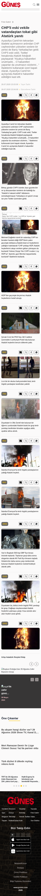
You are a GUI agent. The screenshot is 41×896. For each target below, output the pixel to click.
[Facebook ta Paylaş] (31, 95)
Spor (3, 813)
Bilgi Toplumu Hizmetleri (20, 881)
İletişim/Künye (20, 863)
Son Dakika (35, 820)
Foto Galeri (6, 22)
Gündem (5, 809)
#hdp (23, 657)
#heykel (17, 657)
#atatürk (10, 657)
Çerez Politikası (20, 872)
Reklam (20, 868)
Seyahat (22, 809)
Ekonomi (12, 809)
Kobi (20, 820)
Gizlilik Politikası (20, 877)
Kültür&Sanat (14, 820)
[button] (31, 664)
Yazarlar (34, 809)
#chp (3, 657)
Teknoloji (12, 817)
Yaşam (4, 820)
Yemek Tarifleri (24, 817)
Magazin (5, 817)
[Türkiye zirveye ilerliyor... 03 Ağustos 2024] (20, 693)
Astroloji (22, 813)
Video (33, 817)
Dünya (11, 813)
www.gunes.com (20, 887)
